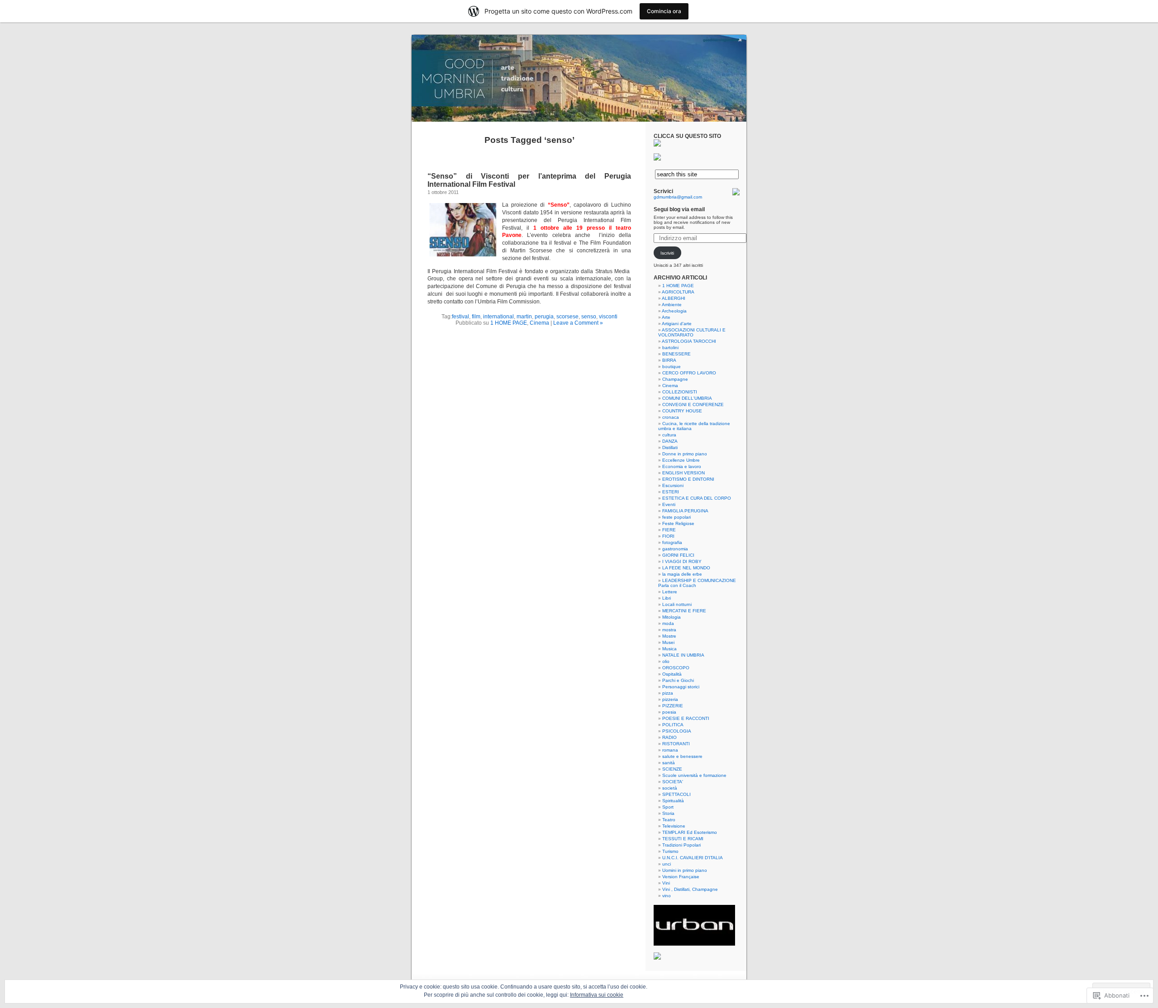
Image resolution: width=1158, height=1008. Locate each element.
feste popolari (676, 517)
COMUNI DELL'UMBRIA (687, 398)
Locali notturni (677, 604)
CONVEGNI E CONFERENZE (693, 404)
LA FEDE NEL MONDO (686, 567)
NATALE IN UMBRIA (683, 655)
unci (666, 863)
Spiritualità (673, 800)
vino (666, 895)
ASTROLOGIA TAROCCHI (689, 341)
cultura (669, 434)
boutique (671, 366)
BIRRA (669, 360)
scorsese (567, 316)
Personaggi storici (680, 686)
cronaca (670, 417)
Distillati (670, 447)
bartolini (670, 347)
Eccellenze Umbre (681, 460)
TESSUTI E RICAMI (682, 838)
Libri (666, 598)
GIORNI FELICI (678, 555)
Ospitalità (672, 674)
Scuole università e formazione (694, 775)
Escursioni (672, 485)
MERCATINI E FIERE (684, 610)
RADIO (669, 737)
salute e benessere (682, 756)
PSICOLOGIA (676, 731)
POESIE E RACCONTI (685, 718)
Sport (668, 807)
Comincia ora (664, 11)
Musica (669, 648)
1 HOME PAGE (508, 323)
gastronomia (675, 548)
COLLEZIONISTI (679, 391)
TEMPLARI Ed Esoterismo (689, 832)
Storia (668, 813)
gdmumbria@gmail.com (678, 196)
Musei (668, 642)
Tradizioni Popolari (681, 844)
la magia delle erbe (682, 574)
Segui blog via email (679, 209)
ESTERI (670, 491)
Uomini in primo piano (684, 870)
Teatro (668, 819)
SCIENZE (672, 769)
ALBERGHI (673, 298)
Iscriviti (667, 253)
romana (670, 750)
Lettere (669, 591)
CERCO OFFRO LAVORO (689, 372)
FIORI (668, 536)
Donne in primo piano (684, 453)
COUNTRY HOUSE (682, 410)
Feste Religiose (678, 523)
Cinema (539, 323)
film (476, 316)
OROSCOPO (675, 667)
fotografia (672, 542)
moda (668, 623)
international (498, 316)
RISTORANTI (676, 743)
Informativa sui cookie (596, 995)
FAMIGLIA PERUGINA (685, 510)
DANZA (670, 441)
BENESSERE (676, 353)
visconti (608, 316)
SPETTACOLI (676, 794)
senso (588, 316)
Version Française (680, 876)
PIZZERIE (672, 705)
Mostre (669, 636)
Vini (666, 882)
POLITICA (672, 724)
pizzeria (670, 699)
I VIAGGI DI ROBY (682, 561)
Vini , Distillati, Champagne (690, 889)
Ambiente (672, 304)
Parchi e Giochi (678, 680)
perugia (544, 316)
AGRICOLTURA (678, 291)
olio (665, 661)
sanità (668, 762)
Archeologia (674, 310)
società (669, 788)
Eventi (668, 504)
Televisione (673, 825)
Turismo (670, 851)
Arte (666, 317)
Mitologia (671, 617)
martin (524, 316)
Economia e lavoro (681, 466)
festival (460, 316)
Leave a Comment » (578, 323)
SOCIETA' (672, 781)
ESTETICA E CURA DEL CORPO (696, 498)
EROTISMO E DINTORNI (688, 479)
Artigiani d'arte (677, 323)
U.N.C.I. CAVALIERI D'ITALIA (692, 857)
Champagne (675, 379)
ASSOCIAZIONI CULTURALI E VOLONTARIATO (692, 332)
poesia (669, 712)
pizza (667, 693)
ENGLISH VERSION (683, 472)
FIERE (669, 529)
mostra (669, 629)
